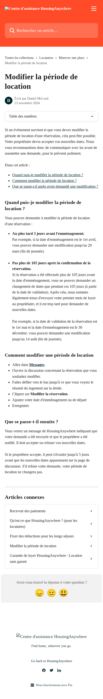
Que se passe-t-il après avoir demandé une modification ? (55, 186)
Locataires (46, 58)
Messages (36, 365)
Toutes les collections (19, 58)
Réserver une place (71, 58)
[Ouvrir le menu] (94, 8)
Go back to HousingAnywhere (51, 661)
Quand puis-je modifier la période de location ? (47, 175)
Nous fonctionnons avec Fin (54, 685)
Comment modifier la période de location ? (44, 181)
